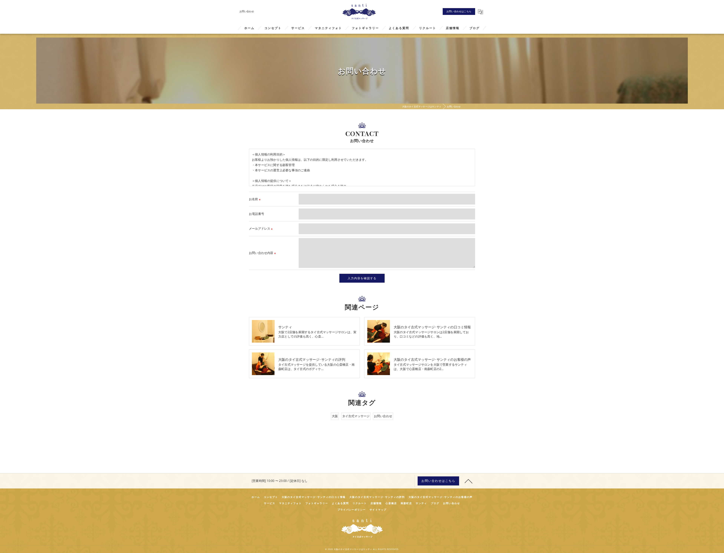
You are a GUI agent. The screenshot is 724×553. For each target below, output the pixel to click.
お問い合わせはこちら (458, 11)
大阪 (335, 416)
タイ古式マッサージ (356, 416)
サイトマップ (378, 509)
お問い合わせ (383, 416)
